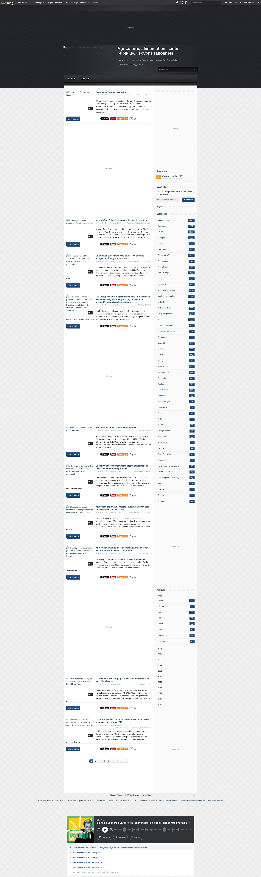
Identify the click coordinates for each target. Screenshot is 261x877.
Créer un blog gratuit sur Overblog (80, 801)
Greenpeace (162, 460)
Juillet (161, 606)
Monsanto (162, 396)
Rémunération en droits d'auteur (152, 801)
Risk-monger (163, 390)
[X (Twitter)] (181, 2)
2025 (160, 648)
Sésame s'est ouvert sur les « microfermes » (117, 427)
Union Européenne (165, 325)
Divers (160, 232)
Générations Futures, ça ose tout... (112, 92)
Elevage (161, 349)
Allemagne (162, 337)
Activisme (162, 226)
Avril (161, 624)
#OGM (148, 471)
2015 (160, 704)
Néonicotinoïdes (164, 372)
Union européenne (165, 314)
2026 (160, 596)
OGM (160, 243)
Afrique (160, 279)
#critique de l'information (143, 223)
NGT (159, 320)
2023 (160, 660)
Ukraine (161, 448)
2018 (160, 688)
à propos (137, 837)
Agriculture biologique (166, 290)
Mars (161, 630)
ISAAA (160, 425)
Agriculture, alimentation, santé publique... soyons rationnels (147, 50)
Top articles (100, 801)
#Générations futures (144, 95)
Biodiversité (162, 407)
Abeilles (161, 384)
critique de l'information (167, 220)
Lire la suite (73, 119)
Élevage (161, 501)
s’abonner (106, 837)
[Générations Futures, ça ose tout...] (80, 95)
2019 (160, 682)
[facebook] (177, 2)
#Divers (148, 430)
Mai (160, 618)
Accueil (71, 79)
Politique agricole (164, 431)
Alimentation (163, 267)
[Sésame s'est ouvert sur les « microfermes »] (80, 430)
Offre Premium (171, 801)
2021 (160, 671)
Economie (162, 378)
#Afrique (143, 471)
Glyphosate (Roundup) (166, 255)
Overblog (147, 795)
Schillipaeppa (163, 442)
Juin (160, 612)
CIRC (160, 419)
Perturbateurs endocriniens (168, 466)
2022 (160, 665)
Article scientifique (165, 261)
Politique (161, 238)
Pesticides (162, 249)
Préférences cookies (215, 801)
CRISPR (161, 302)
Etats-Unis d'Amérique (166, 331)
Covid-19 (161, 343)
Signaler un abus (122, 801)
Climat (160, 355)
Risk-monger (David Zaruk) (168, 478)
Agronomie (162, 284)
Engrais (161, 495)
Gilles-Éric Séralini (165, 454)
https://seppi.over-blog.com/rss (173, 178)
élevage (161, 361)
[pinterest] (186, 2)
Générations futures (165, 472)
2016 (160, 699)
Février (162, 635)
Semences (162, 437)
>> (126, 761)
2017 (160, 693)
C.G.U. (134, 801)
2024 (160, 654)
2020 (160, 676)
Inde (159, 483)
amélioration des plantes (167, 296)
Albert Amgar (163, 366)
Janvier (162, 641)
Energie (161, 489)
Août (161, 600)
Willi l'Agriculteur (164, 308)
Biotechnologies (164, 402)
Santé (160, 413)
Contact (85, 79)
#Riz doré (148, 305)
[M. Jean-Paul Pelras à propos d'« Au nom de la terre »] (80, 223)
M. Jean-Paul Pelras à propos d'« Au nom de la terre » (121, 220)
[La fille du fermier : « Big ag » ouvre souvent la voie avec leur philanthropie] (80, 684)
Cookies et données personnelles (192, 801)
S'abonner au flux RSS (172, 176)
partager (122, 837)
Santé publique (164, 273)
